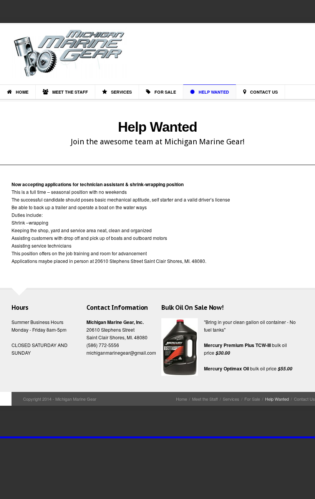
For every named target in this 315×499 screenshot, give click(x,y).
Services (121, 92)
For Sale (165, 92)
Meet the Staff (70, 92)
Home (22, 92)
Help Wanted (214, 92)
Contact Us (264, 92)
